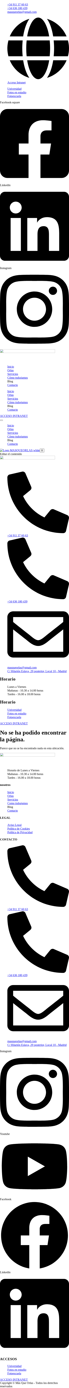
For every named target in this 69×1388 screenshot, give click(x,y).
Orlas (10, 370)
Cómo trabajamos (17, 377)
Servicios (12, 374)
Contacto (12, 385)
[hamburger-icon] (1, 420)
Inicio (10, 366)
